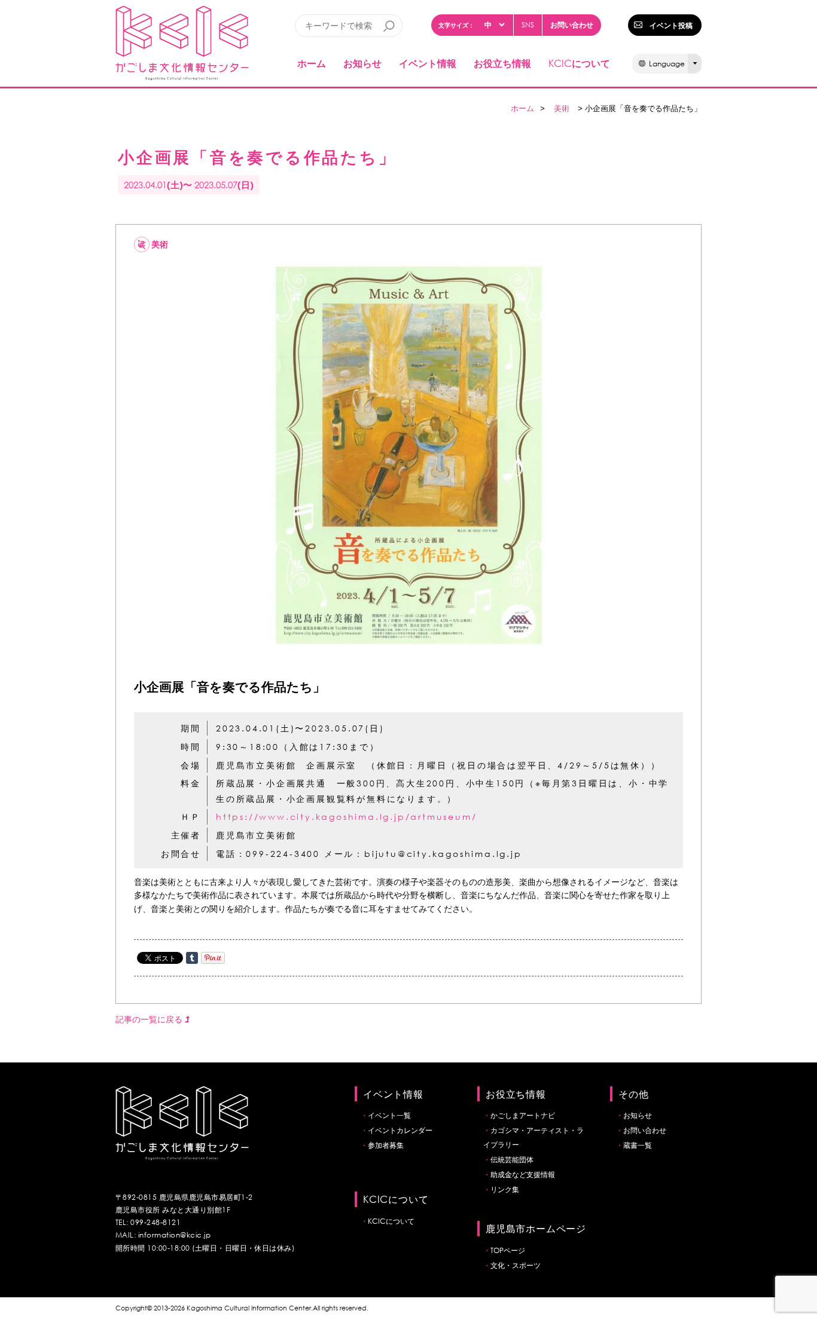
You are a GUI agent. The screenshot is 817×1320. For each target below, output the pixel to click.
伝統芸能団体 (512, 1159)
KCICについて (391, 1221)
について (579, 63)
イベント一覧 (389, 1115)
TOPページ (507, 1250)
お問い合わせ (571, 24)
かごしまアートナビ (522, 1115)
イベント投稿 (671, 25)
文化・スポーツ (515, 1265)
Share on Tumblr (192, 958)
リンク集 (504, 1189)
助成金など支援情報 (522, 1174)
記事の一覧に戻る (150, 1019)
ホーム (311, 63)
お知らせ (362, 63)
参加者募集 (386, 1145)
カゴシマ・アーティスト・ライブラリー (533, 1137)
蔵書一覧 (637, 1145)
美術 (561, 108)
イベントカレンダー (400, 1130)
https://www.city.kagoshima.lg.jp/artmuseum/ (346, 816)
